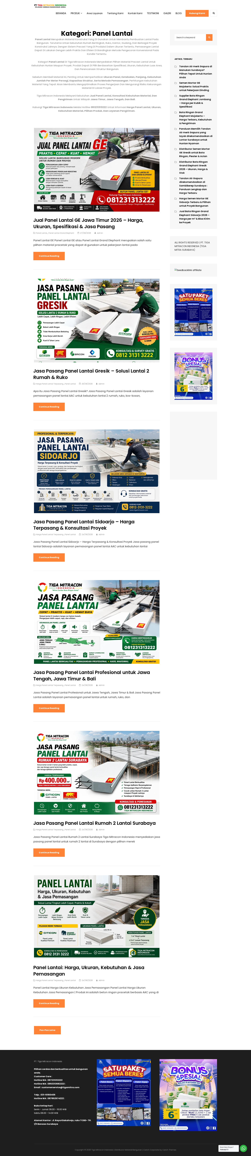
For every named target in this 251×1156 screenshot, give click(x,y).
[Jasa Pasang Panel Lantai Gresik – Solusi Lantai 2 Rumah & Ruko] (96, 320)
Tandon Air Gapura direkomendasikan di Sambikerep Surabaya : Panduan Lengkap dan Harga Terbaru (193, 186)
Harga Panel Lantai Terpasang (49, 383)
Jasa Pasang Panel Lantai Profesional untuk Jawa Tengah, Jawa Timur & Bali (91, 675)
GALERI (167, 13)
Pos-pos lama (47, 1030)
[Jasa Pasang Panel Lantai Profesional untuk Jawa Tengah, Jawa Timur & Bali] (96, 622)
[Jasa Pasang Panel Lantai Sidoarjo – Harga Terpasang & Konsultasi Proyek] (96, 471)
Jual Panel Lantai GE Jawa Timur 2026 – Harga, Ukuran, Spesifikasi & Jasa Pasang (88, 223)
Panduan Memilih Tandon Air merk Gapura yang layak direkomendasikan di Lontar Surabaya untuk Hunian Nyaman (195, 136)
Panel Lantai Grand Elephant (61, 233)
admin (100, 233)
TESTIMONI (153, 13)
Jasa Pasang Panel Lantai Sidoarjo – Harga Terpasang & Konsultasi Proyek (84, 524)
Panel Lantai (41, 233)
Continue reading (52, 257)
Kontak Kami (135, 13)
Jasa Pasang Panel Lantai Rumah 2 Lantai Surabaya (94, 823)
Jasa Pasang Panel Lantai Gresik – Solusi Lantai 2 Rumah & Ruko (91, 374)
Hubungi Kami (197, 13)
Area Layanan (95, 13)
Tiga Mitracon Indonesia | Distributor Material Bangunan (116, 1150)
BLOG (179, 13)
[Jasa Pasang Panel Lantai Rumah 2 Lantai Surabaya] (96, 773)
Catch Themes (169, 1150)
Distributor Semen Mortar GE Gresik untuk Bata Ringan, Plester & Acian (194, 152)
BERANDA (61, 13)
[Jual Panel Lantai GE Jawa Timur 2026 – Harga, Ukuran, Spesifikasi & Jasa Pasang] (96, 170)
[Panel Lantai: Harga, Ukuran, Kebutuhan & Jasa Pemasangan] (96, 917)
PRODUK (75, 13)
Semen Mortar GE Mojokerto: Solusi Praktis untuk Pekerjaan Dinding (194, 86)
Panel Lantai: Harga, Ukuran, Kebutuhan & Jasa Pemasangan (88, 970)
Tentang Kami (115, 13)
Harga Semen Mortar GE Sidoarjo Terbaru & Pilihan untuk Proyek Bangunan (195, 202)
